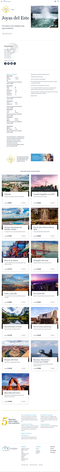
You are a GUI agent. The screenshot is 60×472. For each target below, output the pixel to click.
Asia (22, 451)
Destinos (23, 446)
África (22, 452)
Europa (22, 457)
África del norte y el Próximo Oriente (25, 455)
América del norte (25, 448)
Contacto (52, 452)
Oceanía (23, 460)
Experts (37, 453)
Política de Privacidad (33, 464)
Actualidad (53, 450)
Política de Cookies (24, 464)
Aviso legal (41, 464)
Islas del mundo (24, 458)
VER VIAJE (23, 202)
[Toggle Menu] (1, 1)
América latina (24, 449)
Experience (38, 451)
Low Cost (38, 450)
